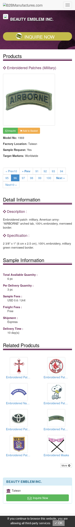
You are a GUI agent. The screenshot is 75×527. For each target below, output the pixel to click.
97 (23, 178)
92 (45, 171)
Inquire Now (39, 37)
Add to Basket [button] (30, 130)
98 (31, 178)
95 (7, 178)
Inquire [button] (12, 130)
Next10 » (11, 185)
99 (39, 178)
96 (15, 178)
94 (61, 171)
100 (48, 178)
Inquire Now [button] (40, 498)
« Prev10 (11, 171)
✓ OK (59, 523)
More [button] (65, 465)
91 (37, 171)
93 (53, 171)
